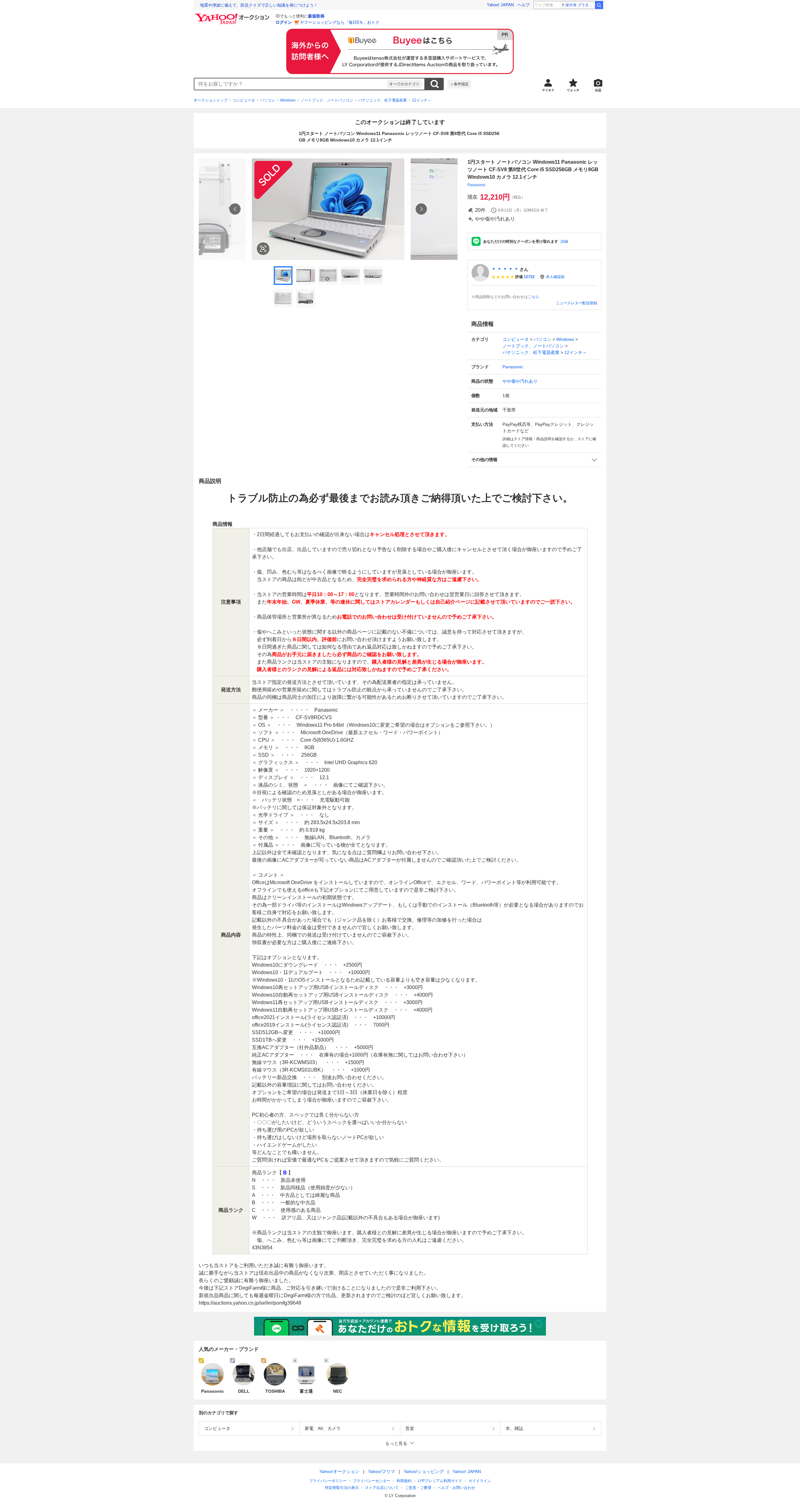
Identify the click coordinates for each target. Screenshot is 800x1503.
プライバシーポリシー (328, 1481)
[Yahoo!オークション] (233, 15)
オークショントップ (211, 100)
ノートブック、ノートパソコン (327, 100)
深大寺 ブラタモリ (579, 5)
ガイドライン (479, 1481)
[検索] (599, 5)
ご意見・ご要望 (418, 1488)
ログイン (284, 22)
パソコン (267, 100)
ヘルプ (524, 4)
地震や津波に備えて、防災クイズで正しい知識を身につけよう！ (259, 5)
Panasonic (477, 185)
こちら (533, 297)
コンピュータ (243, 100)
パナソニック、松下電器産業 (382, 100)
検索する (434, 84)
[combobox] (290, 84)
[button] (534, 460)
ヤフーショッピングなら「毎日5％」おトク (339, 22)
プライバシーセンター (371, 1481)
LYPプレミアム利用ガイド (440, 1481)
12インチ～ (421, 100)
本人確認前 (555, 277)
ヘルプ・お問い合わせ (456, 1488)
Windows (288, 100)
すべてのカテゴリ (404, 84)
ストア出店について (382, 1488)
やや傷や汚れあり (520, 381)
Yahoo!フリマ (381, 1471)
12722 (529, 277)
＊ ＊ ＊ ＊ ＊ (505, 269)
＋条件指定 (459, 84)
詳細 (564, 241)
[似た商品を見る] (263, 248)
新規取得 (316, 16)
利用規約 (404, 1481)
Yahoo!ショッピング (424, 1471)
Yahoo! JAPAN (500, 4)
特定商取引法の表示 (342, 1488)
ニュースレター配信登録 (576, 303)
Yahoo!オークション (339, 1471)
